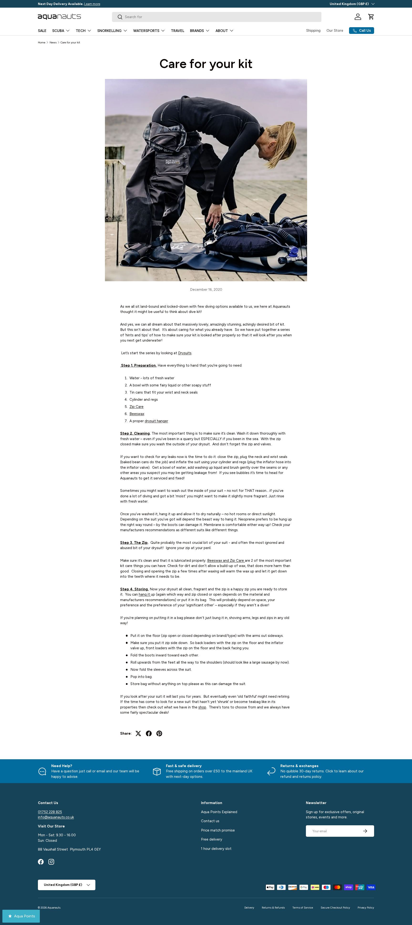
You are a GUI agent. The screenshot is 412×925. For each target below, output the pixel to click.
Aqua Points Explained (219, 812)
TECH (81, 31)
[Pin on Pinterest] (159, 733)
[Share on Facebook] (149, 733)
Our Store (334, 30)
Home (41, 42)
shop (202, 707)
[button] (371, 16)
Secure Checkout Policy (335, 907)
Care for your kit (70, 42)
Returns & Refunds (273, 907)
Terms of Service (302, 907)
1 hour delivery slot (216, 849)
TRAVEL (177, 31)
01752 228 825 (50, 812)
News (53, 42)
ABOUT (222, 31)
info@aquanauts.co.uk (56, 817)
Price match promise (218, 830)
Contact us (210, 821)
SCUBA (58, 31)
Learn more (92, 4)
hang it (144, 594)
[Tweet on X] (138, 733)
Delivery (249, 907)
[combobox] (217, 17)
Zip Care (136, 407)
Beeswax (136, 414)
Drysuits (184, 353)
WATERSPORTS (146, 31)
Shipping (313, 30)
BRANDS (197, 31)
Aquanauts (53, 907)
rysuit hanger (157, 421)
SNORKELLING (109, 31)
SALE (42, 31)
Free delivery (211, 839)
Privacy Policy (366, 907)
